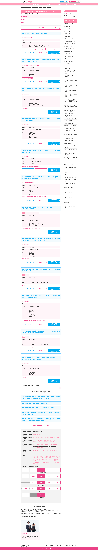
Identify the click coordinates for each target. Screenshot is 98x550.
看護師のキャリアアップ (69, 128)
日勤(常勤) (35, 437)
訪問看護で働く (68, 31)
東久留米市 (35, 462)
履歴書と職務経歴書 (69, 56)
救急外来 (46, 450)
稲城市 (46, 462)
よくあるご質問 (58, 4)
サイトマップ (74, 545)
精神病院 (53, 440)
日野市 (56, 459)
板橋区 (34, 457)
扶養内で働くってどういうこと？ (71, 38)
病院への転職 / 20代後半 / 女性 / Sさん (71, 150)
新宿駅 (49, 488)
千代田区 (34, 454)
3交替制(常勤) (52, 437)
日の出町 (37, 463)
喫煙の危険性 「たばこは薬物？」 (70, 180)
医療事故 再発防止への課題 (71, 177)
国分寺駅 (25, 488)
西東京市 (58, 462)
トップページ (24, 4)
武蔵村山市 (39, 462)
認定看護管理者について (70, 195)
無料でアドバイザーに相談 (74, 1)
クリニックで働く (68, 28)
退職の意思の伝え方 (69, 61)
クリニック (34, 440)
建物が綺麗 (39, 446)
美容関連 (55, 450)
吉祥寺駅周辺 (49, 7)
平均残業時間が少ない (45, 444)
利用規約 (52, 545)
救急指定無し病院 (47, 440)
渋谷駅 (57, 488)
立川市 (54, 457)
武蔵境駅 (56, 476)
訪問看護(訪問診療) (50, 441)
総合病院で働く (68, 26)
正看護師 (34, 434)
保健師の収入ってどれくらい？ (70, 43)
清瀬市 (55, 460)
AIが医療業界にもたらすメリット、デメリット (71, 172)
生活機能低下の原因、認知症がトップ (71, 184)
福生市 (45, 460)
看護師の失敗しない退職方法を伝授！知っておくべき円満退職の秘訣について (71, 85)
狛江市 (48, 460)
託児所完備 (41, 447)
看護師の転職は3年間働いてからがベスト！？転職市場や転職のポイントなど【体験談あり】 (71, 117)
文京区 (46, 454)
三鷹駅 (49, 476)
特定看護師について (69, 197)
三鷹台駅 (25, 494)
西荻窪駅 (33, 476)
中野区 (47, 456)
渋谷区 (44, 456)
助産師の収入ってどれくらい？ (70, 46)
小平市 (53, 459)
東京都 (40, 7)
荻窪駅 (25, 476)
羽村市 (49, 462)
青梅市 (34, 459)
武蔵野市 (44, 7)
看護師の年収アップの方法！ (70, 41)
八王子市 (50, 457)
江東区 (55, 454)
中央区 (38, 454)
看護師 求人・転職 (35, 7)
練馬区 (37, 457)
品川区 (59, 454)
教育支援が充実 (45, 446)
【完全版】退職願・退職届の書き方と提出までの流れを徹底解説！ (71, 80)
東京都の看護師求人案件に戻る (41, 425)
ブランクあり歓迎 (36, 447)
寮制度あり (35, 446)
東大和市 (51, 460)
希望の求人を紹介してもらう (54, 52)
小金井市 (50, 459)
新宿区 (43, 454)
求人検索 (48, 4)
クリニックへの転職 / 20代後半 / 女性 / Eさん (71, 158)
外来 (33, 450)
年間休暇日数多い (53, 444)
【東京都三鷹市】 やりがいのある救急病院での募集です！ (36, 33)
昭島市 (40, 459)
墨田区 (52, 454)
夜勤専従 (57, 437)
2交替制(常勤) (46, 437)
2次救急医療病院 (40, 440)
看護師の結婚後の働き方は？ (70, 138)
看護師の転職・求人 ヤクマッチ (26, 7)
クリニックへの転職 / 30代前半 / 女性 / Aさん (71, 161)
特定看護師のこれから (69, 174)
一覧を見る (74, 16)
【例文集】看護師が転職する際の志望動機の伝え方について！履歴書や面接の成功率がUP (71, 112)
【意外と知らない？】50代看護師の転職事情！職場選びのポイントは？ (70, 65)
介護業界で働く (68, 33)
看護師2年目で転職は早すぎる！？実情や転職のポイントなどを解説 (71, 75)
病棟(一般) (37, 450)
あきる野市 (54, 462)
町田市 (46, 459)
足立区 (40, 457)
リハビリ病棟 (41, 450)
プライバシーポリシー (59, 545)
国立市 (41, 460)
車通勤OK (38, 444)
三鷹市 (57, 457)
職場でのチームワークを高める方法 (71, 135)
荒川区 (59, 456)
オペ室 (50, 450)
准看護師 (38, 434)
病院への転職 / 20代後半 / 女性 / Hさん (71, 154)
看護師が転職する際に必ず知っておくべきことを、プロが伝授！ (71, 206)
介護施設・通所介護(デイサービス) (39, 441)
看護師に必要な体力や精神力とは (70, 131)
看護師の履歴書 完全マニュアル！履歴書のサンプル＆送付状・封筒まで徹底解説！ (70, 70)
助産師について (68, 199)
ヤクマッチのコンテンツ (71, 4)
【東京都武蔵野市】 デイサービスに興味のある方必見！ (35, 403)
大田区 (37, 456)
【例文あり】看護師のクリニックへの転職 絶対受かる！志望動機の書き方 (71, 90)
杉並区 (50, 456)
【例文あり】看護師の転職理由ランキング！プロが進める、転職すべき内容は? (71, 107)
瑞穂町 (34, 463)
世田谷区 (40, 456)
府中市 (37, 459)
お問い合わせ (67, 545)
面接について (67, 58)
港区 (40, 454)
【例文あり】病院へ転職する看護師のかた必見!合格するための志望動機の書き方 (71, 122)
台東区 (49, 454)
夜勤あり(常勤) (40, 437)
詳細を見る (41, 52)
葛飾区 (43, 457)
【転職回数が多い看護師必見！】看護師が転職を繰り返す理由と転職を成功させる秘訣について (71, 101)
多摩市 (43, 462)
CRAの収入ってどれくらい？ (70, 48)
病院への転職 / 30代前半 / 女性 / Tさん (71, 146)
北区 (56, 456)
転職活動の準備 (68, 53)
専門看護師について (69, 192)
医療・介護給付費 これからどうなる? (71, 168)
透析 (52, 450)
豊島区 (53, 456)
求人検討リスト (63, 1)
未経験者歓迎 (53, 446)
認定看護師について (69, 190)
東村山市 (34, 460)
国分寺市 (38, 460)
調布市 (43, 459)
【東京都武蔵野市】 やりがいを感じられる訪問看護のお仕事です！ (38, 408)
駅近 (49, 446)
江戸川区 (46, 457)
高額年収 (34, 444)
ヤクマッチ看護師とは (36, 4)
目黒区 (34, 456)
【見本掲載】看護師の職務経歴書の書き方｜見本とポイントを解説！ (71, 95)
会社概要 (46, 545)
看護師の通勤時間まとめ (70, 140)
